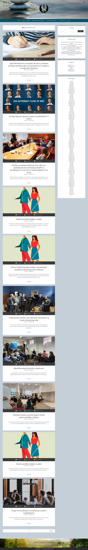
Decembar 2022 (71, 128)
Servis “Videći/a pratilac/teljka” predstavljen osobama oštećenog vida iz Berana (29, 248)
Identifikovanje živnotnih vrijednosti (29, 350)
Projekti (28, 20)
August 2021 (71, 147)
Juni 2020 (71, 163)
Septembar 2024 (71, 105)
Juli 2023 (71, 120)
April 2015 (71, 191)
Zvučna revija (62, 20)
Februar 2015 (71, 193)
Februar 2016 (71, 179)
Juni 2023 (71, 121)
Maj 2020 (71, 164)
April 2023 (71, 124)
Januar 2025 (71, 101)
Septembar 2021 (71, 146)
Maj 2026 (71, 83)
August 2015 (71, 186)
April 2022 (71, 138)
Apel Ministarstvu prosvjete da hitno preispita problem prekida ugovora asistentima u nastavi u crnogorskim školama (29, 45)
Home (19, 20)
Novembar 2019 (71, 171)
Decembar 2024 (71, 102)
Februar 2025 (71, 99)
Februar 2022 (71, 140)
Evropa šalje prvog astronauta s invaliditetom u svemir (29, 98)
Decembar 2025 (71, 89)
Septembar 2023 (71, 118)
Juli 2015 (71, 187)
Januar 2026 (71, 88)
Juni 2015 (71, 189)
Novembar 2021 (71, 143)
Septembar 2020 (71, 160)
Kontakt (69, 20)
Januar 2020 (71, 169)
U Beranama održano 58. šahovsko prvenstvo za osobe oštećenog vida (29, 299)
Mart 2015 (71, 192)
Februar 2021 (71, 154)
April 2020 (71, 165)
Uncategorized (71, 69)
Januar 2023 (71, 127)
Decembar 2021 (71, 142)
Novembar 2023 (71, 116)
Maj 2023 (71, 123)
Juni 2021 (71, 149)
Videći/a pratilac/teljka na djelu (29, 200)
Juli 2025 (71, 94)
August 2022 (71, 133)
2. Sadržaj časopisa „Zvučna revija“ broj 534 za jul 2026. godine (71, 43)
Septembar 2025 (71, 92)
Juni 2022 (71, 135)
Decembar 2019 (71, 170)
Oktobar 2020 (71, 158)
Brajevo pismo (71, 66)
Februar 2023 (71, 126)
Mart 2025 (71, 98)
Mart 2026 (71, 86)
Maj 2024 (71, 109)
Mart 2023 (71, 125)
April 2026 (71, 84)
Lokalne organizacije (52, 20)
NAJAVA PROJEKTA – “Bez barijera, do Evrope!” (71, 51)
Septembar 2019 (71, 173)
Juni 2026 (71, 82)
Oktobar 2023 (71, 117)
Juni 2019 (71, 176)
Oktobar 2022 (71, 131)
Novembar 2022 (71, 130)
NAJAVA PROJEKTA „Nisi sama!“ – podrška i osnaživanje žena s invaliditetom (71, 45)
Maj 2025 (71, 96)
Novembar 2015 (71, 183)
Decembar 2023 (71, 114)
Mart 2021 (71, 153)
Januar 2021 (71, 155)
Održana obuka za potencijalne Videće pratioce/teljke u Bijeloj (29, 396)
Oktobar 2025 (71, 91)
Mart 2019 (71, 177)
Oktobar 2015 (71, 184)
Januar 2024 (71, 113)
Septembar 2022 (71, 132)
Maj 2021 (71, 150)
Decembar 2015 (71, 182)
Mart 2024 (71, 111)
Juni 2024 (71, 108)
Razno (71, 68)
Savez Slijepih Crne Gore (44, 542)
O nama (23, 20)
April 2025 (71, 97)
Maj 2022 (71, 136)
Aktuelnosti (31, 69)
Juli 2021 (71, 148)
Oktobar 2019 (71, 172)
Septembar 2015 (71, 185)
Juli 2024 (71, 106)
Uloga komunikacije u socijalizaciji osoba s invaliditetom (29, 492)
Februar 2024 (71, 112)
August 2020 (71, 161)
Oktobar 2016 (71, 178)
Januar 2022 (71, 141)
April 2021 (71, 151)
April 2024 (71, 110)
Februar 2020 (71, 168)
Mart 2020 (71, 167)
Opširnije (29, 80)
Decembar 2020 (71, 156)
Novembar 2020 (71, 157)
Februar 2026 (71, 87)
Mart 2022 (71, 139)
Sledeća (51, 531)
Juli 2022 (71, 134)
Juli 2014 (71, 194)
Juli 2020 (71, 162)
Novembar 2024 (71, 103)
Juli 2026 (71, 81)
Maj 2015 (71, 190)
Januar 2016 (71, 180)
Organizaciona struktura (38, 20)
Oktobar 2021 (71, 145)
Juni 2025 (71, 95)
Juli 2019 (71, 175)
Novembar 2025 (71, 90)
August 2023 (71, 119)
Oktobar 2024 (71, 104)
